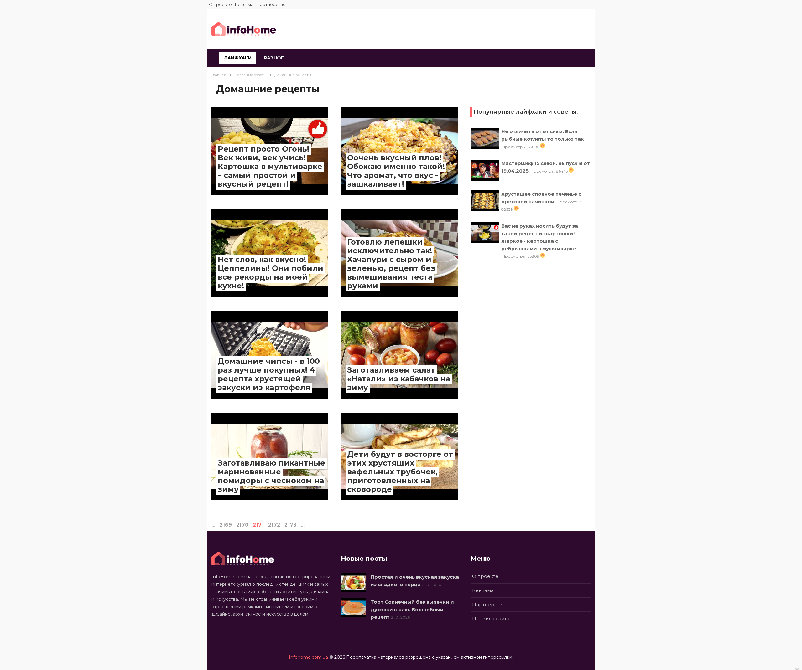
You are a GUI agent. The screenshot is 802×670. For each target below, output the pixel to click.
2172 (274, 525)
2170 (242, 525)
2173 (290, 525)
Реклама (244, 4)
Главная (218, 74)
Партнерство (271, 4)
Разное (274, 58)
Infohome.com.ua (308, 657)
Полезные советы (250, 74)
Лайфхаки (238, 58)
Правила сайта (490, 618)
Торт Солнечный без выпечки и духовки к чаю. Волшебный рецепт (412, 609)
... (213, 525)
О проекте (220, 4)
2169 (226, 525)
